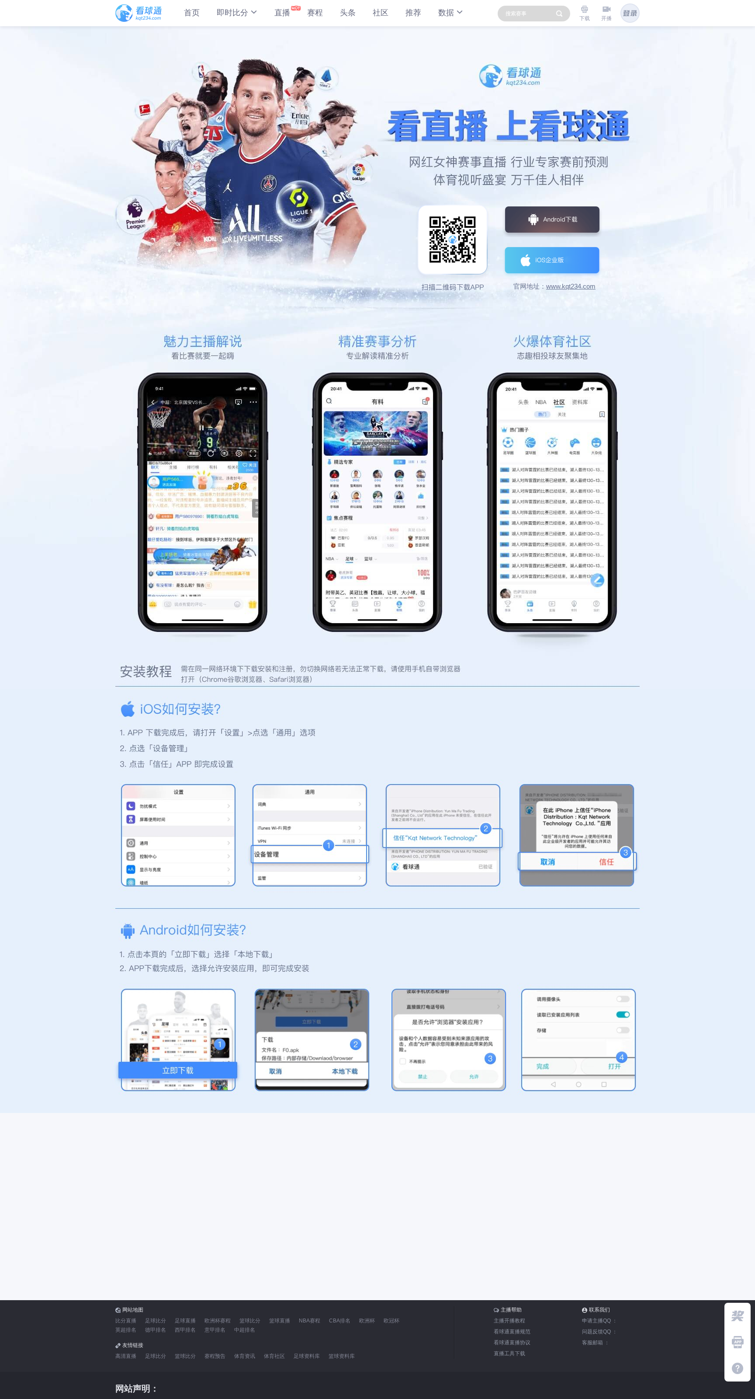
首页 (192, 12)
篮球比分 (249, 1321)
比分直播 (125, 1321)
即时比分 (232, 12)
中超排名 (244, 1330)
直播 (282, 12)
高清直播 (125, 1356)
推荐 (413, 12)
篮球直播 (279, 1321)
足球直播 (185, 1321)
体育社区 (274, 1356)
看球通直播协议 (512, 1343)
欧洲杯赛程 (217, 1321)
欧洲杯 (367, 1321)
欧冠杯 (391, 1321)
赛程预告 (214, 1356)
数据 (446, 12)
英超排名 (125, 1330)
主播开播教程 (509, 1321)
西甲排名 (185, 1330)
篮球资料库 (342, 1356)
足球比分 (155, 1321)
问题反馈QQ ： (599, 1332)
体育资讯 (244, 1356)
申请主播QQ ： (599, 1321)
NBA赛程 (309, 1321)
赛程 (315, 12)
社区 (380, 12)
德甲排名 (155, 1330)
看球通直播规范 (512, 1332)
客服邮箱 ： (596, 1343)
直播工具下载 (509, 1353)
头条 (348, 12)
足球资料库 (307, 1356)
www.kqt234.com (571, 286)
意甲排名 (214, 1330)
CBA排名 (339, 1321)
